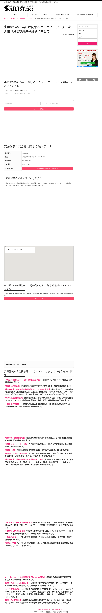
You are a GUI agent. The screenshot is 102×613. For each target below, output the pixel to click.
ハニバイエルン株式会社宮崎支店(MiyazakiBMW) (25, 577)
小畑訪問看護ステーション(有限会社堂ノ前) (23, 380)
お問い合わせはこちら (45, 609)
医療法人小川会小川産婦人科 (17, 583)
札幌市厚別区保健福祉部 (15, 438)
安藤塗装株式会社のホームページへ (47, 168)
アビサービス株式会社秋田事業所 (18, 522)
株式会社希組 (10, 450)
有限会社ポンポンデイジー (16, 453)
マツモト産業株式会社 (14, 398)
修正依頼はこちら (58, 609)
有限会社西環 (10, 543)
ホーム (16, 14)
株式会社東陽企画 (12, 386)
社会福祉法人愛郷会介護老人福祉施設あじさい (24, 459)
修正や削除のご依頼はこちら (86, 14)
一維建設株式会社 (12, 537)
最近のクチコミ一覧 (62, 14)
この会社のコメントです (39, 298)
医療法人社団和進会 (13, 600)
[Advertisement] (39, 57)
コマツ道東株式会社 (13, 589)
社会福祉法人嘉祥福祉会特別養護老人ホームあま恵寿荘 (27, 389)
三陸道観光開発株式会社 (15, 531)
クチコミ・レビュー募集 (39, 14)
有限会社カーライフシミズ (16, 444)
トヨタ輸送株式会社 (13, 404)
